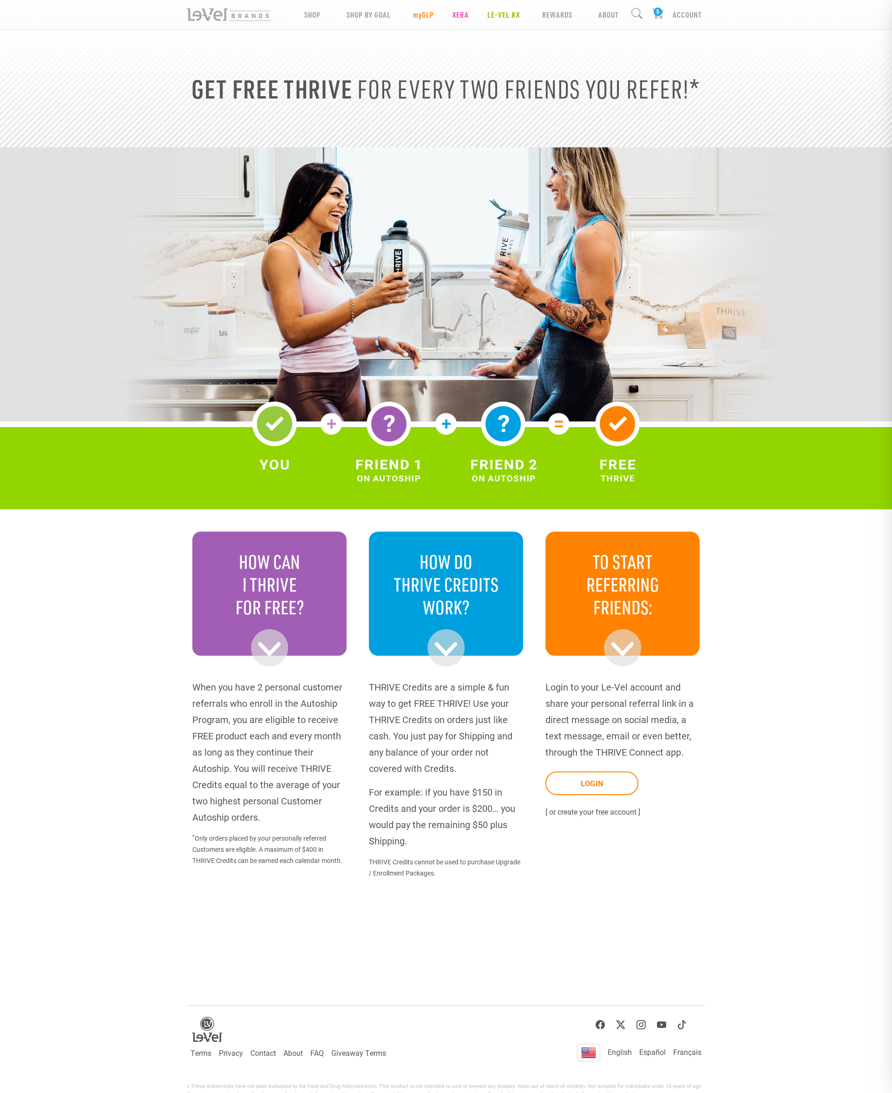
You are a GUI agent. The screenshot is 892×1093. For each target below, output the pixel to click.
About (293, 1053)
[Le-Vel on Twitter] (620, 1025)
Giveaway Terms (358, 1053)
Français (687, 1052)
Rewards (557, 15)
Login (592, 783)
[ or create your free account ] (592, 811)
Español (652, 1052)
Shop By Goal (369, 15)
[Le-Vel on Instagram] (641, 1025)
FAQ (317, 1053)
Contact (263, 1053)
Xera (461, 15)
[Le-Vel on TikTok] (682, 1025)
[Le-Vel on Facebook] (600, 1025)
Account (687, 15)
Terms (200, 1053)
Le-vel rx (503, 15)
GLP (423, 15)
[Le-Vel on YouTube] (661, 1025)
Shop (312, 15)
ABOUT (608, 15)
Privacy (231, 1053)
